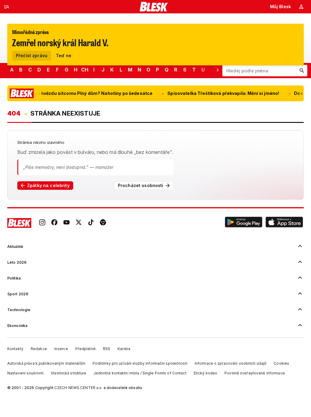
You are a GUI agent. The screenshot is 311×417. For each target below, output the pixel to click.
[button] (243, 223)
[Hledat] (301, 70)
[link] (42, 223)
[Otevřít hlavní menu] (6, 6)
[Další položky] (217, 70)
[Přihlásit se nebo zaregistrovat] (301, 6)
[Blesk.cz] (154, 7)
